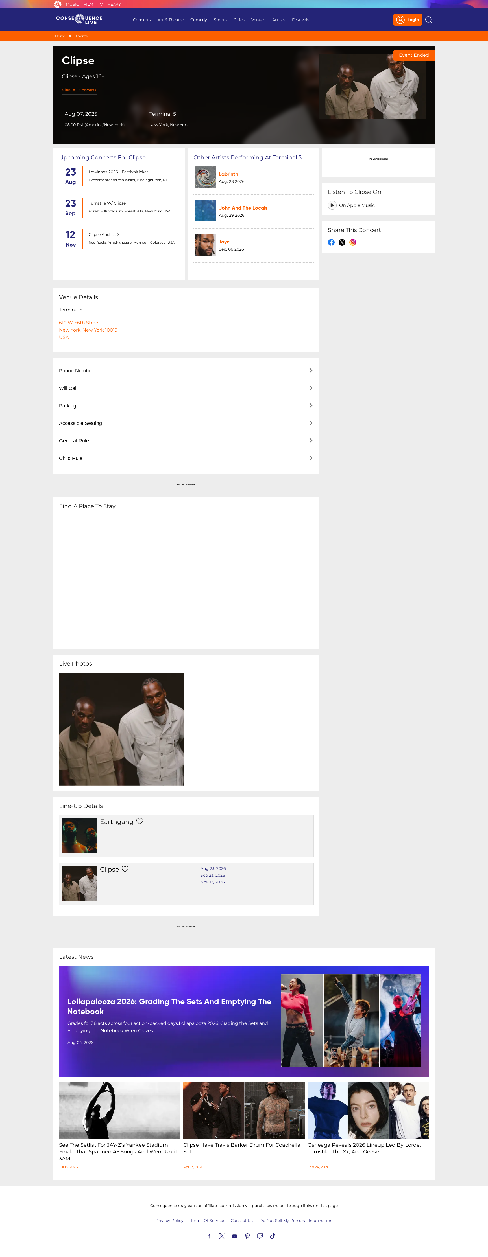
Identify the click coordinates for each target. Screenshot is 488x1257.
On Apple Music (357, 205)
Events (82, 36)
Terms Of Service (207, 1220)
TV (100, 4)
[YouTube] (241, 1235)
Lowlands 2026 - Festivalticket (118, 171)
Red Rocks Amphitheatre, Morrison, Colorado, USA (132, 242)
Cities (239, 19)
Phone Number (76, 371)
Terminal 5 (162, 114)
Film (88, 4)
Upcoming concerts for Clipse (102, 157)
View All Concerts (79, 90)
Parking (67, 406)
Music (72, 4)
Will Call (68, 388)
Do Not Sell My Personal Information (296, 1220)
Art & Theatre (171, 19)
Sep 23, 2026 (213, 875)
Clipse (109, 869)
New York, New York (169, 124)
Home (60, 36)
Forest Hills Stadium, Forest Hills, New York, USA (130, 211)
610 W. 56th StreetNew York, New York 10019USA (88, 330)
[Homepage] (81, 19)
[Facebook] (216, 1235)
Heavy (114, 4)
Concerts (142, 19)
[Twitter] (228, 1235)
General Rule (74, 441)
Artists (278, 19)
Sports (220, 19)
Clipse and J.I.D (104, 234)
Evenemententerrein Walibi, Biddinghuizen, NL (128, 180)
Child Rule (70, 458)
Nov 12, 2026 (213, 882)
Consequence (57, 4)
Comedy (198, 19)
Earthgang (117, 822)
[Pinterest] (254, 1235)
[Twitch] (266, 1235)
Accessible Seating (80, 423)
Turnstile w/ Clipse (107, 203)
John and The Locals (243, 208)
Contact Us (242, 1220)
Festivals (300, 19)
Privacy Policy (170, 1220)
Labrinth (228, 174)
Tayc (224, 242)
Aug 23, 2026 (213, 868)
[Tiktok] (279, 1235)
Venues (258, 19)
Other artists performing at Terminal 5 (247, 157)
